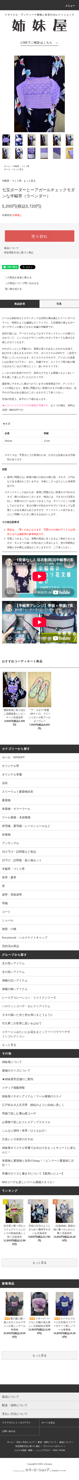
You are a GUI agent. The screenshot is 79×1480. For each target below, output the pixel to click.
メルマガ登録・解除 (23, 1450)
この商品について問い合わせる (22, 283)
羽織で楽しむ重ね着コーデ (19, 1113)
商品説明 (19, 303)
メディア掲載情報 (13, 1087)
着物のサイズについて (16, 1070)
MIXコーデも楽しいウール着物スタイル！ (28, 1182)
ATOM (62, 1450)
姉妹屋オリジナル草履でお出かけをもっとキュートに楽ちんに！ (39, 1150)
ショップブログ (43, 1450)
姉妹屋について (12, 1062)
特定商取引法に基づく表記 (18, 252)
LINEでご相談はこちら (40, 42)
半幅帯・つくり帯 (21, 166)
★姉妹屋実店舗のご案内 (17, 1079)
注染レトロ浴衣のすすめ (17, 1139)
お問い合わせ (8, 1431)
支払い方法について (25, 1442)
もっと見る (18, 169)
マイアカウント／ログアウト (16, 1422)
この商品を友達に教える (18, 277)
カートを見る (48, 1422)
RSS (55, 1450)
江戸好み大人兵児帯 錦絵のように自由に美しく (33, 1104)
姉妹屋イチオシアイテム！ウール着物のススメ (32, 1096)
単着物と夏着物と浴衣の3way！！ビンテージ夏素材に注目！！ (38, 1163)
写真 (59, 303)
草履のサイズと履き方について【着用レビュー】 (33, 1173)
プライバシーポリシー (53, 1446)
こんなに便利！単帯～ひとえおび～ (24, 1130)
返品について (11, 248)
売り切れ (39, 236)
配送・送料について (47, 1442)
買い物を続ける (13, 288)
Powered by (19, 1471)
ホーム (7, 166)
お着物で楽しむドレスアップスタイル (26, 1122)
